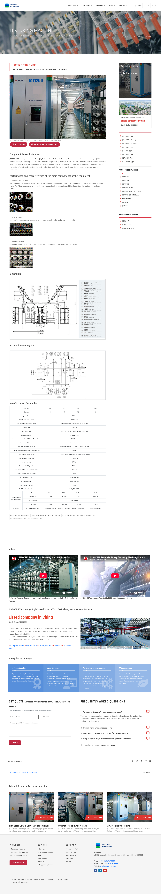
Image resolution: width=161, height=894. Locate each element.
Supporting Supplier (46, 865)
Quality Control (45, 645)
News (69, 862)
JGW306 (125, 206)
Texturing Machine (144, 36)
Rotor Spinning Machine (128, 214)
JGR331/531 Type (128, 228)
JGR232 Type (126, 225)
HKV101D (125, 177)
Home (124, 36)
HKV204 (125, 202)
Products (132, 36)
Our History (71, 852)
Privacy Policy (63, 879)
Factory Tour (31, 645)
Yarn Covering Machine (128, 170)
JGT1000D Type (127, 136)
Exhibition (43, 858)
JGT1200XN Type (128, 162)
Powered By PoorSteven (21, 882)
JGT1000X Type (127, 147)
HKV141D (125, 184)
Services (57, 645)
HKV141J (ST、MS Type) (130, 195)
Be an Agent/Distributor (46, 144)
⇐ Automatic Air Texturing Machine (24, 772)
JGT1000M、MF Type (129, 140)
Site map (51, 879)
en (139, 5)
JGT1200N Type (127, 158)
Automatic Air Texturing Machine (72, 825)
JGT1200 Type (127, 151)
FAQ (40, 855)
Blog (42, 879)
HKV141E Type (127, 188)
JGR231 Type (126, 221)
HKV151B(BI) (126, 198)
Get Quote (20, 144)
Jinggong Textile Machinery (28, 879)
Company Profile (17, 645)
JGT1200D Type (127, 154)
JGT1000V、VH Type (129, 143)
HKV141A (125, 180)
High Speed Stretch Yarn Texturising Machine (29, 825)
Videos (41, 862)
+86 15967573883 (107, 861)
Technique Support (46, 852)
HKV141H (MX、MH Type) (131, 191)
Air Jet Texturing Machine (118, 825)
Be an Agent (18, 862)
